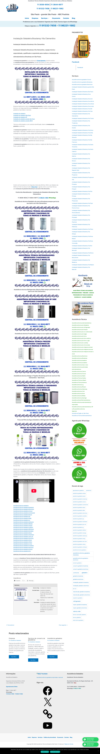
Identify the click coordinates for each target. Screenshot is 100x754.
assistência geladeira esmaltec (80, 516)
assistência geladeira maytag (79, 533)
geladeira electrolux (78, 579)
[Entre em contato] (83, 308)
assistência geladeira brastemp (80, 499)
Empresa (12, 638)
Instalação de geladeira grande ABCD (23, 120)
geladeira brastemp (78, 576)
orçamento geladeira (77, 597)
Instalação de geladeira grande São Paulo (24, 119)
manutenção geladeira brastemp (81, 591)
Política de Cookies (55, 751)
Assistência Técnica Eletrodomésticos (82, 415)
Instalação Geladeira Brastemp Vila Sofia (82, 132)
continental (76, 572)
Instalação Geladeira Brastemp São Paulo (82, 91)
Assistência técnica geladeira (20, 505)
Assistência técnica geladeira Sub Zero (23, 538)
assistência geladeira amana (79, 493)
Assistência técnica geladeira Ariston (23, 549)
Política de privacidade (50, 737)
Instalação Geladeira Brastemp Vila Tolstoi (83, 118)
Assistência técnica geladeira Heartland (23, 534)
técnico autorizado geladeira (79, 614)
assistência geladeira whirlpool (80, 547)
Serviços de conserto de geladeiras (36, 639)
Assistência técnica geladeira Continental (24, 513)
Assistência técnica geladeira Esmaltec (23, 531)
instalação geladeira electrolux (81, 585)
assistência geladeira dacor (79, 507)
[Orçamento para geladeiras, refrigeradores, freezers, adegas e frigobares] (83, 280)
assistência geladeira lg (78, 527)
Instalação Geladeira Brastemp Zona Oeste (83, 104)
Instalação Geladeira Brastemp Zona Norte (83, 101)
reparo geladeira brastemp (80, 604)
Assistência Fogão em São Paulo (80, 413)
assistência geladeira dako (79, 510)
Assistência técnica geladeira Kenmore (23, 547)
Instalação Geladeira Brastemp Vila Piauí (82, 203)
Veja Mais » (14, 656)
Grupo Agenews (41, 60)
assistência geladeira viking (79, 544)
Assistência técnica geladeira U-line (22, 543)
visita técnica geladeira (78, 620)
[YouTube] (48, 730)
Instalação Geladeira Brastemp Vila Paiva (82, 229)
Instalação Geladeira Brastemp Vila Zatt (82, 108)
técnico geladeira (77, 617)
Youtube (44, 674)
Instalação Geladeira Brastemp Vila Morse (82, 253)
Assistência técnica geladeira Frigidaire (23, 545)
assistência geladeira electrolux (80, 513)
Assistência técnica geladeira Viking (22, 542)
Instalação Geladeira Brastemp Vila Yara (82, 111)
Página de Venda (68, 744)
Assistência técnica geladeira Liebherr (23, 527)
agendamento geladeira (78, 490)
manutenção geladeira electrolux (81, 595)
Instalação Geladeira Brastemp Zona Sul (82, 99)
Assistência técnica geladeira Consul (22, 511)
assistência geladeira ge (78, 518)
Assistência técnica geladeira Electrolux (23, 509)
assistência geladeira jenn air (79, 524)
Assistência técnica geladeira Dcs (22, 551)
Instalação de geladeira (19, 113)
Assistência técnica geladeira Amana (22, 525)
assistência (88, 490)
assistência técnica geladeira (79, 550)
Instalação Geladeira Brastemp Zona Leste (83, 106)
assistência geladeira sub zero (80, 541)
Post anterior (10, 625)
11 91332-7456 (47, 25)
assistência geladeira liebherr (79, 530)
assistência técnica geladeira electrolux (80, 559)
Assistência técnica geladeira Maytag (23, 523)
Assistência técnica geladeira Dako (22, 518)
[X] (48, 707)
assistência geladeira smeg (79, 538)
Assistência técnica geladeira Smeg (22, 540)
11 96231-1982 (66, 25)
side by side (76, 611)
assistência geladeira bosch (79, 496)
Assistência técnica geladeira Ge (21, 516)
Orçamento (60, 737)
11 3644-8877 (57, 5)
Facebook (75, 62)
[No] (98, 751)
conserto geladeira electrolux (80, 569)
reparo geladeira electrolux (80, 608)
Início (29, 737)
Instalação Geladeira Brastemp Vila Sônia (82, 130)
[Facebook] (48, 696)
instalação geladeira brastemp (81, 582)
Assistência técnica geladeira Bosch (22, 514)
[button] (48, 18)
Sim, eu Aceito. (44, 751)
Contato (66, 737)
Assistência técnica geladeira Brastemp (23, 507)
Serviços (40, 737)
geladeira (84, 572)
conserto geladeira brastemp (80, 566)
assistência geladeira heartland (80, 521)
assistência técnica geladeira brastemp (81, 554)
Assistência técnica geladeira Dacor (22, 533)
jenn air (74, 588)
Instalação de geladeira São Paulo (22, 115)
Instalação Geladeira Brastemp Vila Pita (82, 191)
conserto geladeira (77, 563)
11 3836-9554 (43, 5)
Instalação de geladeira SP (20, 117)
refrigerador (77, 601)
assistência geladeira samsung (80, 535)
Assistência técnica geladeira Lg (21, 520)
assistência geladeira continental (80, 504)
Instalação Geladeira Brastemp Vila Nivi (82, 245)
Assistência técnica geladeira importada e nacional (50, 677)
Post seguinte (63, 625)
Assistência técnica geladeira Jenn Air (23, 536)
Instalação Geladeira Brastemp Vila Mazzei (83, 264)
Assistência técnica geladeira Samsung (23, 522)
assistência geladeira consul (79, 501)
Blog (71, 737)
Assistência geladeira (54, 638)
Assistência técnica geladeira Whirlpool (23, 529)
